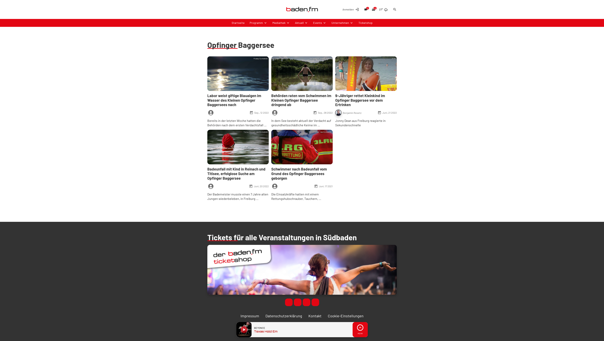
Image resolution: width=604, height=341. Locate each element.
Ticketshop (365, 22)
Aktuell (299, 22)
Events (317, 22)
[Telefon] (229, 9)
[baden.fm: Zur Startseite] (302, 9)
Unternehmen (340, 22)
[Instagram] (223, 9)
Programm (256, 22)
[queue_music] (360, 329)
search (395, 9)
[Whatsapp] (217, 9)
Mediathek (278, 22)
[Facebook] (210, 9)
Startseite (238, 22)
